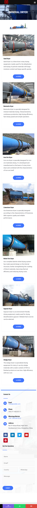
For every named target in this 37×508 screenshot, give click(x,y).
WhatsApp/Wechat (14, 416)
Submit (8, 488)
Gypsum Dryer (8, 309)
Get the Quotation (8, 446)
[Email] (5, 403)
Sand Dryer (7, 59)
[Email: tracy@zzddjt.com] (31, 506)
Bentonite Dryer (8, 106)
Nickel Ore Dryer (9, 258)
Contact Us (6, 394)
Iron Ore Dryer (8, 157)
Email (10, 402)
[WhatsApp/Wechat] (5, 417)
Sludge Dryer (8, 360)
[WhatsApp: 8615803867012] (19, 506)
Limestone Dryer (9, 207)
